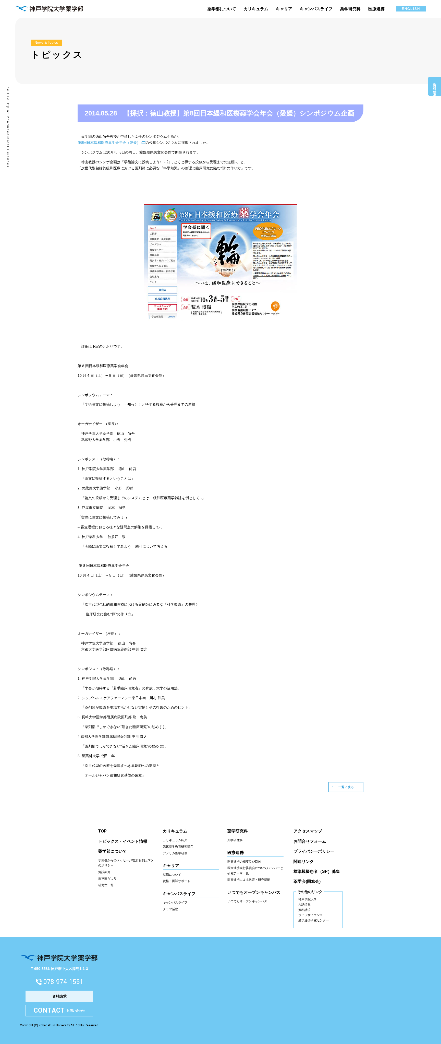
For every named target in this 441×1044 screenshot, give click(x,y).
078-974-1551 (63, 982)
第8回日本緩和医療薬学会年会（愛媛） (109, 142)
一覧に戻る (346, 787)
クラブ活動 (170, 909)
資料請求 (435, 87)
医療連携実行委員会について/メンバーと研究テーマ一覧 (255, 870)
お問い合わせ (59, 1010)
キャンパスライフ (175, 902)
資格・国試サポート (176, 881)
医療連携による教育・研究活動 (248, 880)
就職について (172, 874)
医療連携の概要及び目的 (244, 861)
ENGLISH (411, 9)
